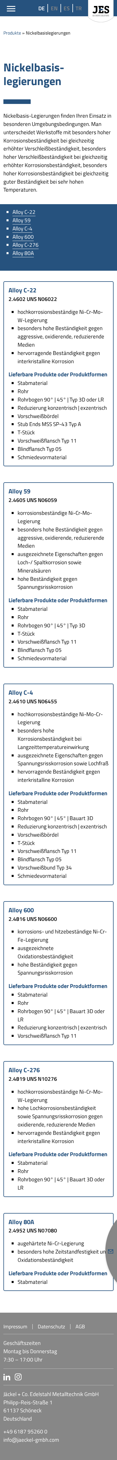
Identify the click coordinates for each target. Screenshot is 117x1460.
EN (54, 8)
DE (41, 8)
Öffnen (110, 1251)
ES (67, 8)
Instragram (56, 1376)
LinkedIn (6, 1376)
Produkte (12, 32)
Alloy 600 (23, 236)
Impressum (15, 1326)
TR (79, 8)
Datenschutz (51, 1326)
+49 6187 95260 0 (25, 1431)
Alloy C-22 (23, 212)
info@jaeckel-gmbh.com (31, 1440)
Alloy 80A (23, 253)
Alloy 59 (21, 220)
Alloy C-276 (25, 244)
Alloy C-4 (22, 228)
